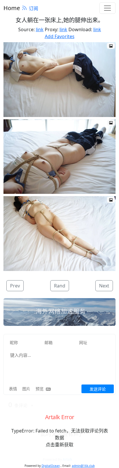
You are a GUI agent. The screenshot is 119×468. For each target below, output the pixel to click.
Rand (59, 286)
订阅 (33, 8)
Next (104, 286)
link (40, 29)
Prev (15, 286)
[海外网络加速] (59, 312)
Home (11, 8)
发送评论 (98, 389)
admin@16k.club (83, 466)
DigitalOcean (51, 466)
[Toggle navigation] (107, 8)
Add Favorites (60, 36)
